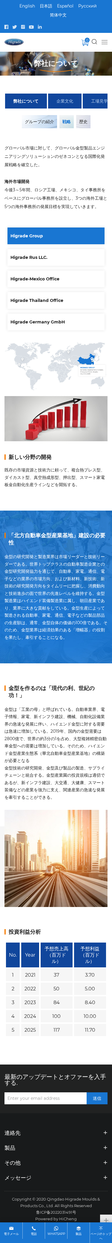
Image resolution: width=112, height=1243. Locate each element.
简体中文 (58, 15)
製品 (79, 1234)
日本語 (46, 6)
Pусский (87, 6)
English (27, 6)
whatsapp (56, 1234)
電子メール (11, 1234)
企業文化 (64, 101)
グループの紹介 (39, 121)
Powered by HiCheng (56, 1218)
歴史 (83, 121)
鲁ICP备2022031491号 (56, 1212)
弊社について (26, 101)
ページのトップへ (100, 1236)
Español (65, 6)
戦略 (66, 121)
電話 (34, 1234)
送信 (97, 1098)
